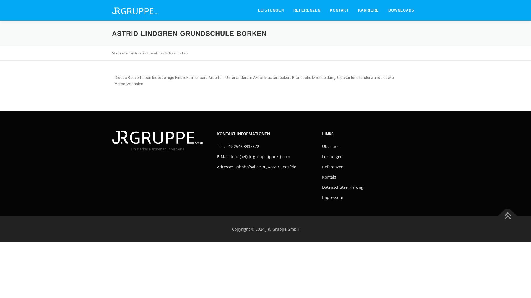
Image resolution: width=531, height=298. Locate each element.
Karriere (368, 10)
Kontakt (339, 10)
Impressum (332, 197)
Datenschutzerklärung (342, 187)
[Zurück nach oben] (507, 216)
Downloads (401, 10)
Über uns (330, 146)
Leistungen (271, 10)
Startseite (120, 53)
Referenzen (307, 10)
